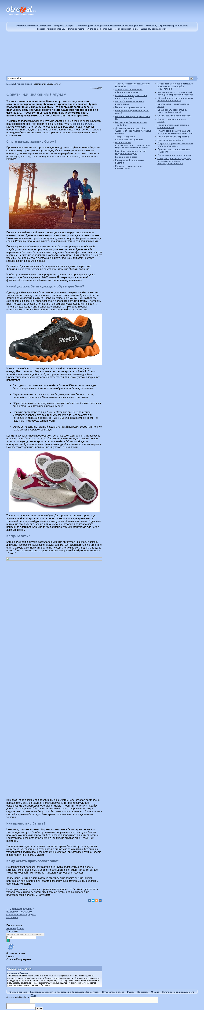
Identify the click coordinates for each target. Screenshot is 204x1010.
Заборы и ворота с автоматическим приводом (129, 137)
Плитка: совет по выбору (170, 140)
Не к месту (142, 992)
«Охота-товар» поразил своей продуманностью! (131, 96)
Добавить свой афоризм (154, 29)
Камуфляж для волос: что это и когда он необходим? (131, 152)
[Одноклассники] (96, 900)
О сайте (155, 992)
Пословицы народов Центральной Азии (167, 25)
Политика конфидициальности (178, 992)
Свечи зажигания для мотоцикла (174, 155)
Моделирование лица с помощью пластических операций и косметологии (175, 86)
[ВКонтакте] (89, 900)
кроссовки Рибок (82, 123)
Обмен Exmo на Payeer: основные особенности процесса (175, 99)
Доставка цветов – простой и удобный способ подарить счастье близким (133, 131)
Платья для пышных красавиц (173, 136)
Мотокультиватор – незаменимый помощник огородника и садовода (175, 93)
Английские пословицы (99, 29)
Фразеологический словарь (51, 29)
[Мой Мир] (100, 900)
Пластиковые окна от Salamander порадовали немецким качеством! (175, 132)
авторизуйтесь (15, 928)
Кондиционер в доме (126, 157)
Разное (130, 992)
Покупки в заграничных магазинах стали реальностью (175, 144)
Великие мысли (76, 29)
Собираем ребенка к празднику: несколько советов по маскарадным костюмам (21, 913)
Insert (39, 1008)
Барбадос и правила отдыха (130, 107)
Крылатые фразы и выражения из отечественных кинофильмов (109, 25)
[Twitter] (93, 900)
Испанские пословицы (126, 29)
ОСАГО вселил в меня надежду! (174, 115)
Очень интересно (18, 992)
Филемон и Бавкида (17, 973)
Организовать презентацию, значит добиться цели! (172, 111)
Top (33, 995)
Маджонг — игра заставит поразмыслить (128, 167)
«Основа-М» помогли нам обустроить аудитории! (128, 90)
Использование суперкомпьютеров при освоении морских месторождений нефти (132, 145)
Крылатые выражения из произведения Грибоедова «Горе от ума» (64, 992)
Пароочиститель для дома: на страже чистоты (173, 126)
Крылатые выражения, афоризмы (33, 25)
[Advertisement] (102, 53)
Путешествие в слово (113, 992)
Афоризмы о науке (63, 25)
